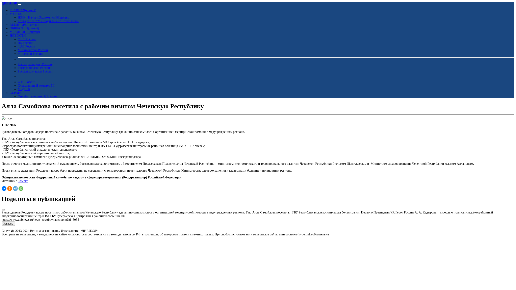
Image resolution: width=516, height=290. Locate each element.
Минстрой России (30, 53)
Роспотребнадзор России (35, 64)
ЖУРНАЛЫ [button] (18, 14)
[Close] (3, 209)
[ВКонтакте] (4, 188)
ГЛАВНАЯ (23, 10)
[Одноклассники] (9, 188)
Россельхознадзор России (35, 71)
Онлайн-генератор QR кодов (37, 96)
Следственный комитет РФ (36, 85)
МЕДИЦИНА (25, 32)
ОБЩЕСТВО (24, 28)
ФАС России (26, 46)
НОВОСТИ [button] (18, 35)
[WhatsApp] (21, 188)
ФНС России (27, 39)
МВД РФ (24, 89)
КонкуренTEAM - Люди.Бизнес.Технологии (48, 21)
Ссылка (23, 181)
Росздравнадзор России (34, 67)
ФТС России (26, 82)
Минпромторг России (33, 50)
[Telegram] (15, 188)
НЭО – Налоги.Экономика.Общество (43, 17)
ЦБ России (25, 43)
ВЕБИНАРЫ (24, 24)
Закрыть (8, 223)
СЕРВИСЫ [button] (17, 92)
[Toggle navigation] (19, 4)
